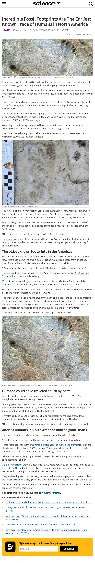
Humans (6, 30)
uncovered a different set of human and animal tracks (57, 444)
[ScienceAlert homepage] (47, 3)
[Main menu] (4, 4)
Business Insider (51, 492)
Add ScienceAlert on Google (80, 34)
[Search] (91, 4)
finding (10, 238)
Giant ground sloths (12, 464)
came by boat (29, 407)
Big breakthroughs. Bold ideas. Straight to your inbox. (45, 543)
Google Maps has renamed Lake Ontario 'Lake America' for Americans (41, 524)
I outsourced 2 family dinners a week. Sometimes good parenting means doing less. (48, 501)
